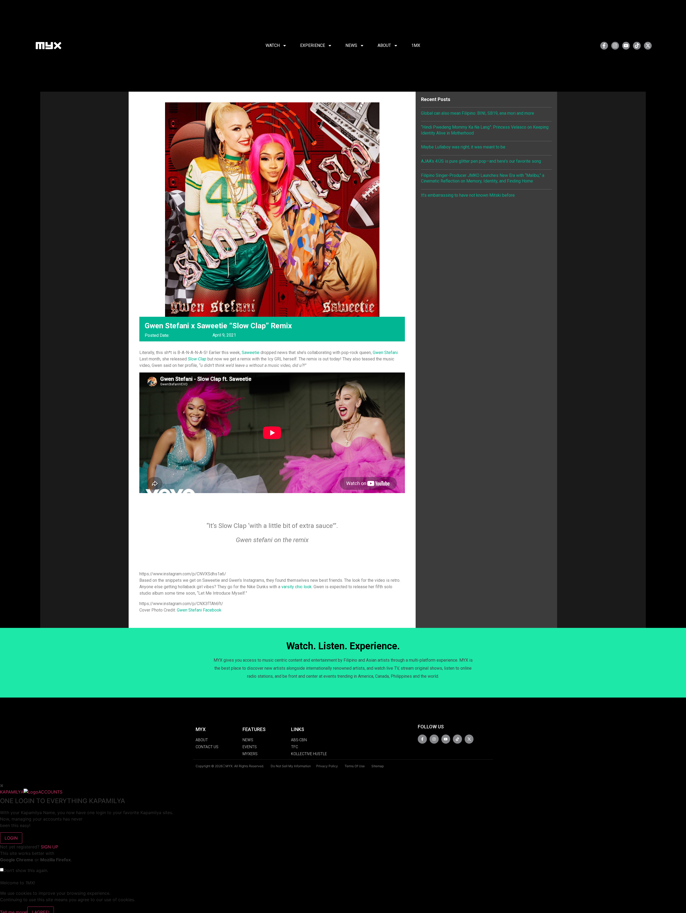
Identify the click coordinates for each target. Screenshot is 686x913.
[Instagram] (615, 46)
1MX (415, 45)
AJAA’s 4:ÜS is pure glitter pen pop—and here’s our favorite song (481, 161)
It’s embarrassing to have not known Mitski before (468, 195)
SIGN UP (49, 846)
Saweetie (250, 352)
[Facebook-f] (604, 46)
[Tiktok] (637, 46)
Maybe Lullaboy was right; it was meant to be (463, 147)
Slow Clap (197, 359)
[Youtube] (626, 46)
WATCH (273, 45)
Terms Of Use (355, 766)
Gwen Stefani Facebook (199, 610)
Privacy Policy (327, 766)
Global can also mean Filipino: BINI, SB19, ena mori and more (477, 113)
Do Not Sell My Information (291, 766)
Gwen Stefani (385, 352)
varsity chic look (296, 586)
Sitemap (377, 766)
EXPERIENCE (312, 45)
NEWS (351, 45)
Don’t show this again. (25, 870)
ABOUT (384, 45)
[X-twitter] (648, 46)
